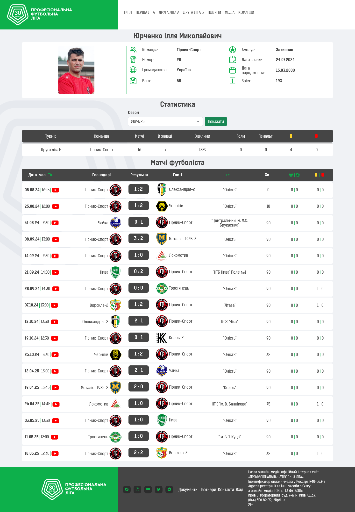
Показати (216, 121)
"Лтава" (229, 305)
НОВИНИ (214, 12)
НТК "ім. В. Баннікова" (229, 404)
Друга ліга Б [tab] (193, 12)
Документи (188, 489)
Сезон (133, 112)
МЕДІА (229, 12)
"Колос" (229, 387)
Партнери (207, 489)
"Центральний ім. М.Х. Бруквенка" (230, 223)
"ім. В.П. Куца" (230, 436)
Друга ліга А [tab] (169, 12)
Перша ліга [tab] (145, 12)
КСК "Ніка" (229, 321)
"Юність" (229, 189)
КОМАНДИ (246, 12)
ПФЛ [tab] (128, 12)
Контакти (226, 489)
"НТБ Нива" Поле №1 (229, 272)
